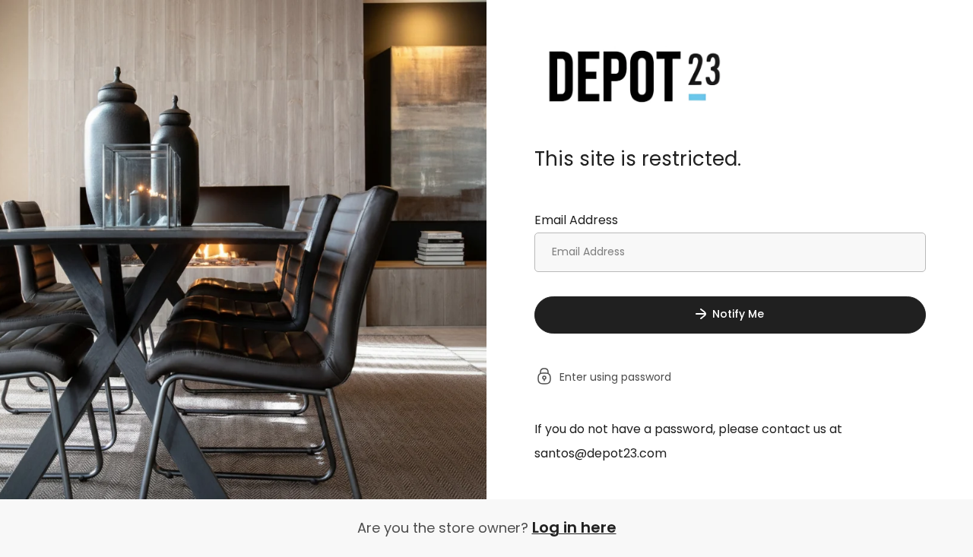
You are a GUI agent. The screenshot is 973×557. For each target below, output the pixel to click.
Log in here (574, 527)
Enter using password (615, 377)
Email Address (576, 220)
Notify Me (738, 313)
